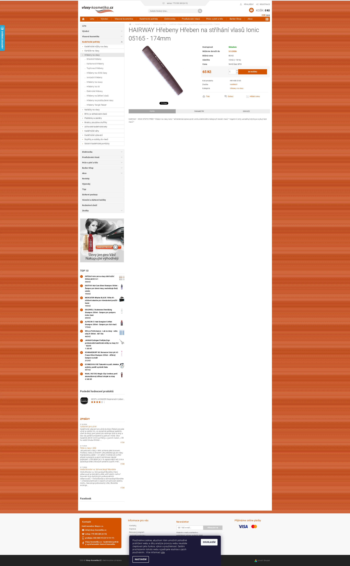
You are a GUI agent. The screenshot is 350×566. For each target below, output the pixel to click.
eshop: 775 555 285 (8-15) (96, 534)
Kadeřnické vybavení (93, 135)
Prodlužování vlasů (191, 19)
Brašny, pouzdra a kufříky (95, 122)
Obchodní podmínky (137, 535)
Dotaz (230, 96)
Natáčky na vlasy (92, 110)
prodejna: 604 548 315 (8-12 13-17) (99, 538)
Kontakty (132, 526)
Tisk (208, 96)
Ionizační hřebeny (94, 77)
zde (163, 552)
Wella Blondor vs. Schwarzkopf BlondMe (98, 469)
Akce (250, 19)
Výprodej (86, 184)
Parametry (199, 111)
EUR (268, 15)
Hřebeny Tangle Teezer (97, 105)
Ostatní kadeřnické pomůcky (97, 143)
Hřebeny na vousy (95, 82)
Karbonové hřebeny (95, 64)
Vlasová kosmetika (124, 19)
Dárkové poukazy (90, 194)
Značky (85, 210)
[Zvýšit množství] (237, 70)
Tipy (84, 189)
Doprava (132, 529)
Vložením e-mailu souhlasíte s (189, 534)
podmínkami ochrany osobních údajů (189, 535)
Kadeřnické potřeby (149, 19)
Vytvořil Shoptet (264, 560)
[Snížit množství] (237, 73)
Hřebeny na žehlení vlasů (98, 96)
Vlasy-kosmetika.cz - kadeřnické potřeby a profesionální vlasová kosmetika (101, 543)
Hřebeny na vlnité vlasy (97, 73)
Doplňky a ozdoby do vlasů (96, 139)
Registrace (265, 4)
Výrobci (104, 19)
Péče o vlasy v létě (88, 448)
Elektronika (169, 19)
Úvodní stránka (83, 19)
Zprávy (85, 418)
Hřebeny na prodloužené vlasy (100, 100)
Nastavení (141, 559)
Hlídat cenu (255, 96)
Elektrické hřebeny (95, 91)
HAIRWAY (233, 84)
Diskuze (246, 111)
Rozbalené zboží (89, 205)
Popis (152, 111)
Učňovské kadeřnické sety (95, 127)
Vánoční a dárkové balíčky (94, 200)
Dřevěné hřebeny (94, 59)
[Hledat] (200, 11)
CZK (264, 15)
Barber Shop (235, 19)
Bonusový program (137, 532)
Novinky (85, 178)
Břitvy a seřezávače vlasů (95, 114)
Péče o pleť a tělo (214, 19)
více (122, 442)
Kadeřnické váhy (91, 131)
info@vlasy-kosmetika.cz (95, 530)
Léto (92, 19)
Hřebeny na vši (93, 86)
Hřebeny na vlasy (92, 55)
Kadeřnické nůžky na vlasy (96, 46)
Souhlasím (209, 542)
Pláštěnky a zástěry (93, 118)
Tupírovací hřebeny (95, 68)
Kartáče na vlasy (91, 51)
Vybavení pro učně (88, 426)
